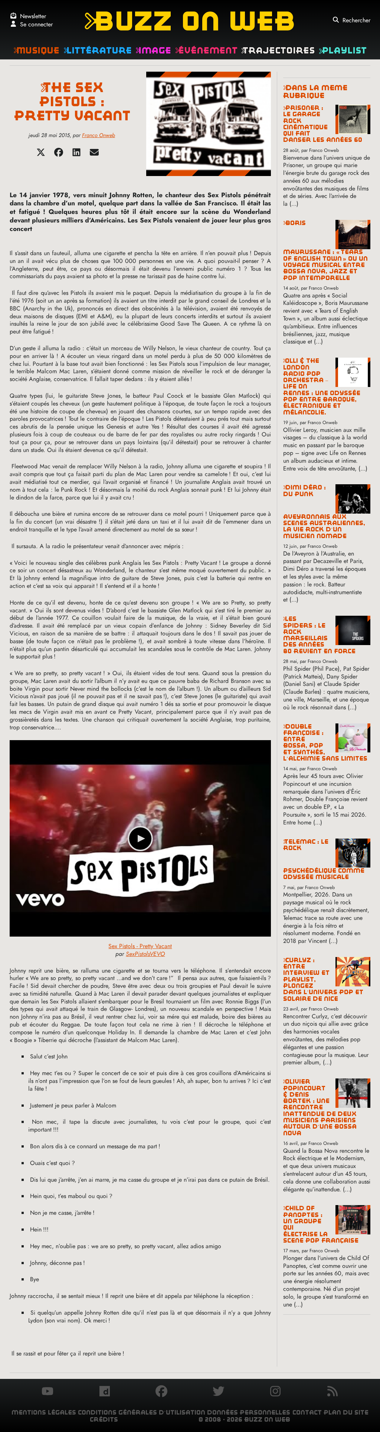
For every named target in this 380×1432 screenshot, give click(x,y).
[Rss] (332, 1392)
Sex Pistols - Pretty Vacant (140, 946)
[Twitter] (40, 154)
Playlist (343, 50)
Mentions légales (44, 1412)
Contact (307, 1412)
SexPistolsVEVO (145, 954)
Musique (36, 50)
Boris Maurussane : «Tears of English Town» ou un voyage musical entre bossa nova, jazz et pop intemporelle (325, 250)
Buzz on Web (190, 21)
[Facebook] (58, 154)
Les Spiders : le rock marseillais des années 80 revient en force (319, 635)
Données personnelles (248, 1412)
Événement (206, 50)
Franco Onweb (98, 135)
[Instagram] (275, 1392)
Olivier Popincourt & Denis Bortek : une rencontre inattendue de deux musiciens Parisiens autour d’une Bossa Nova (320, 1107)
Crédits (104, 1419)
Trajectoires (278, 50)
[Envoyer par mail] (94, 154)
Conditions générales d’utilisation (141, 1412)
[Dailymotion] (105, 1392)
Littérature (97, 50)
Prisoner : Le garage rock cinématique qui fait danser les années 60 (322, 124)
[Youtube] (47, 1392)
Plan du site (346, 1412)
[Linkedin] (76, 154)
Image (153, 50)
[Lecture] (140, 838)
